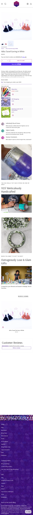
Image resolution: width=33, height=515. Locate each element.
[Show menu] (2, 4)
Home (2, 48)
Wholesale (4, 497)
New (2, 427)
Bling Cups (4, 433)
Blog (2, 486)
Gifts (2, 452)
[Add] (13, 94)
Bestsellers (4, 430)
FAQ (2, 477)
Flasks (2, 438)
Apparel (3, 444)
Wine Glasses (4, 436)
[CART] (30, 4)
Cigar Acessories (5, 449)
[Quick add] (3, 327)
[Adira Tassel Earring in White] (16, 314)
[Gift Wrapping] (5, 101)
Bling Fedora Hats (5, 447)
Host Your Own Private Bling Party (10, 469)
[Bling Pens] (5, 92)
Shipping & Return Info (7, 480)
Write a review (16, 348)
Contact (3, 483)
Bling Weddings (5, 463)
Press (2, 494)
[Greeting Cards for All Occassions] (5, 112)
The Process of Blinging (7, 491)
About (2, 489)
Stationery (3, 455)
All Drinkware (4, 441)
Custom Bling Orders (6, 466)
